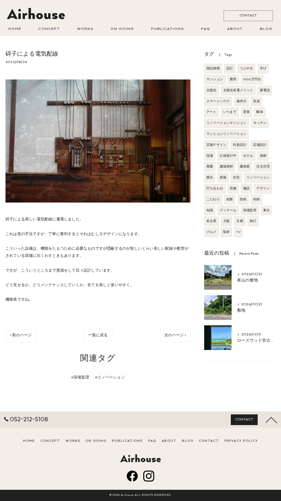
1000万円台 (252, 79)
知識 (209, 210)
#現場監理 (80, 377)
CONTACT (248, 15)
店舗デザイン (216, 145)
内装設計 (239, 145)
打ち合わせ (214, 188)
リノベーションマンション (226, 123)
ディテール (228, 210)
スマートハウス (218, 101)
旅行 (253, 221)
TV (238, 232)
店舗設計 (259, 145)
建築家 (245, 166)
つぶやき (246, 68)
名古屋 (211, 221)
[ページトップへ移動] (271, 419)
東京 (266, 210)
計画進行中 (228, 156)
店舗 (233, 188)
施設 (246, 188)
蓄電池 (265, 90)
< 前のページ (21, 335)
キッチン (260, 123)
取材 (226, 232)
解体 (259, 112)
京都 (239, 221)
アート (211, 112)
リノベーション (258, 177)
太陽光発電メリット (238, 90)
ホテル (248, 156)
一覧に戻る (98, 335)
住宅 (236, 177)
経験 (229, 199)
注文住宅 (263, 166)
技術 (243, 199)
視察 (263, 156)
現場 (209, 156)
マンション (214, 79)
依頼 (256, 199)
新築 (223, 177)
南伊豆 (242, 101)
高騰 (209, 166)
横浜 (209, 177)
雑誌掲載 (213, 68)
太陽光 (211, 90)
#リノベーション (110, 377)
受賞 (246, 112)
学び (263, 68)
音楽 (256, 101)
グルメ (211, 232)
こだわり (213, 199)
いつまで (230, 112)
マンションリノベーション (226, 134)
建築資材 (226, 166)
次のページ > (175, 335)
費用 (233, 79)
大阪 (226, 221)
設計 (229, 68)
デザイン (263, 188)
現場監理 (250, 210)
